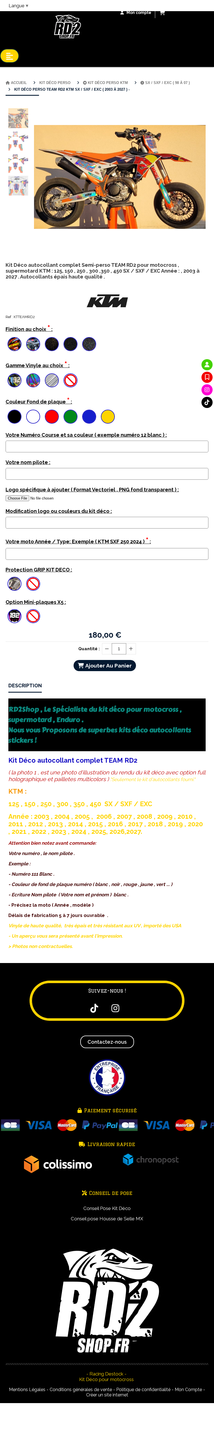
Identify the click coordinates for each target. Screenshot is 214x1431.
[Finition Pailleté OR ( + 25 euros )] (52, 344)
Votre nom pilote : (28, 462)
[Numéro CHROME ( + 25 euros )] (14, 380)
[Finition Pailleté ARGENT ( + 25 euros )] (70, 344)
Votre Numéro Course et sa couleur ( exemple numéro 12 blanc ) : (86, 435)
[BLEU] (89, 417)
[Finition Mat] (33, 344)
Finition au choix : (29, 328)
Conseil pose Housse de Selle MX (107, 1218)
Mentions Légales (27, 1389)
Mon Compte (188, 1389)
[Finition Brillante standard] (14, 344)
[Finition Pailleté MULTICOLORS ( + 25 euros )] (89, 344)
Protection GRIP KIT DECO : (39, 570)
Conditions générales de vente (81, 1389)
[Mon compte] (207, 364)
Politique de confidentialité (143, 1389)
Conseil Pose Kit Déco (107, 1208)
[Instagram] (207, 389)
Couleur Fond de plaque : (39, 400)
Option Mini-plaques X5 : (36, 602)
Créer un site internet (107, 1395)
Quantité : (89, 648)
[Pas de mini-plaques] (33, 616)
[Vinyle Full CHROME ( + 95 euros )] (52, 380)
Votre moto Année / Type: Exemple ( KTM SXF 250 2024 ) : (78, 540)
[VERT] (70, 417)
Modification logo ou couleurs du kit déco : (59, 511)
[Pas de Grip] (33, 584)
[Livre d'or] (207, 377)
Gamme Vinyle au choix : (38, 364)
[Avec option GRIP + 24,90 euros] (14, 584)
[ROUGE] (52, 417)
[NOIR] (14, 417)
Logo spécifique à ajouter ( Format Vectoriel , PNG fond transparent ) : (92, 490)
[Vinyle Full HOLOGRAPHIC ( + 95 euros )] (33, 380)
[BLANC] (33, 417)
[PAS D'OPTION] (70, 380)
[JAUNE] (108, 417)
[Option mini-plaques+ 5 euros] (14, 616)
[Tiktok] (207, 402)
